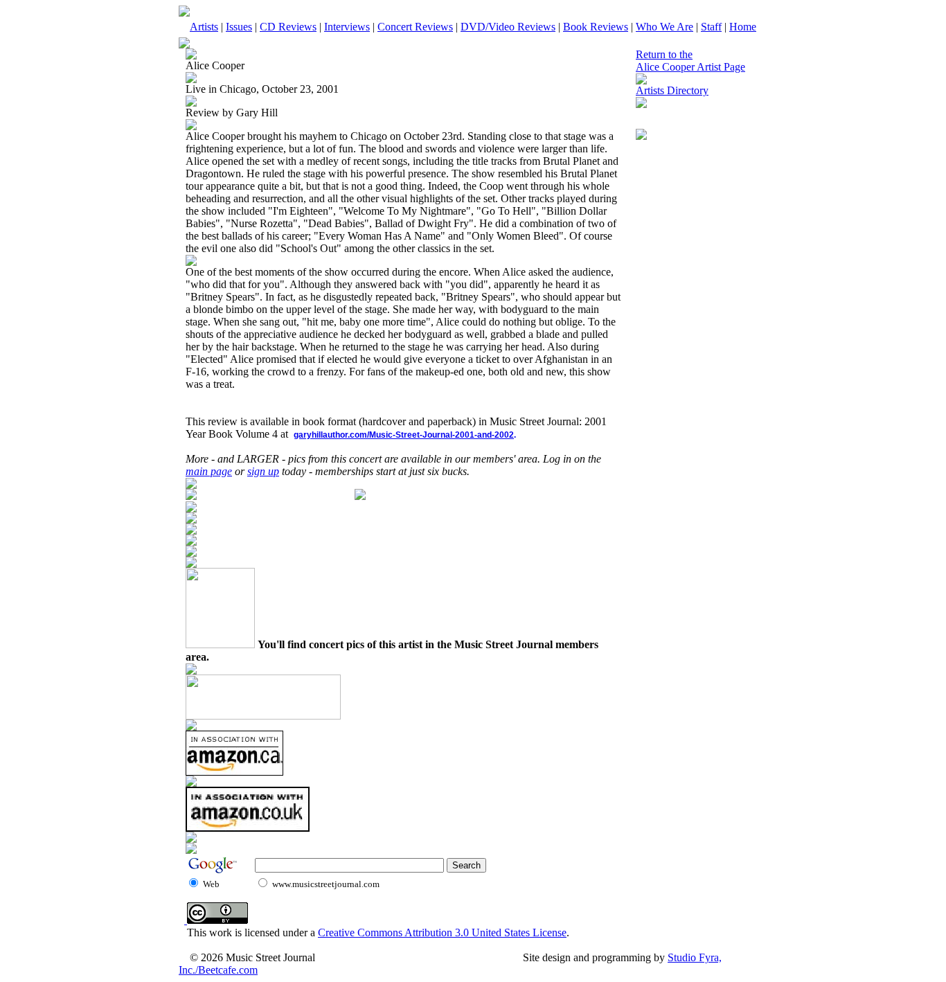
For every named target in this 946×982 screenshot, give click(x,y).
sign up (263, 471)
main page (209, 471)
